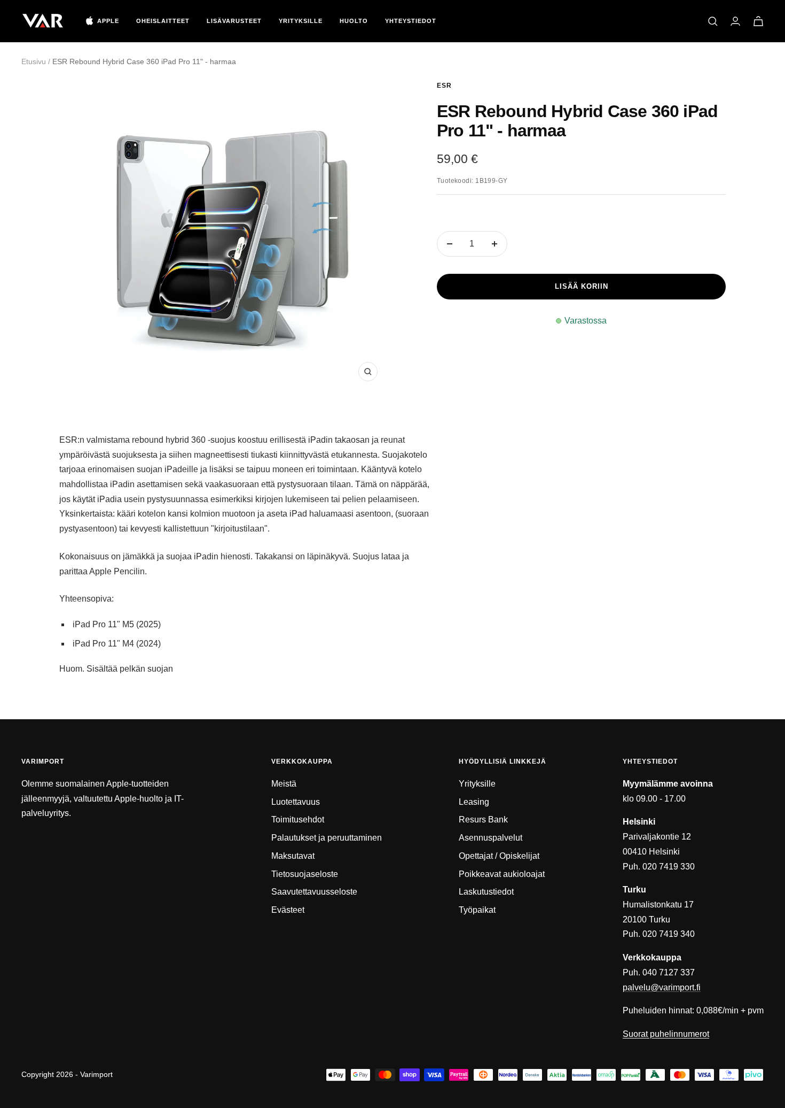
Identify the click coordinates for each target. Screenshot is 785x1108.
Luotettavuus (295, 801)
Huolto (354, 21)
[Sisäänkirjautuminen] (735, 21)
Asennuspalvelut (490, 837)
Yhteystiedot (410, 21)
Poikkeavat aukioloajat (502, 874)
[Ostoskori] (758, 21)
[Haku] (713, 21)
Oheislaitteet (163, 21)
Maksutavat (293, 855)
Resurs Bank (483, 819)
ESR (444, 85)
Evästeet (287, 909)
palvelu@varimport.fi (662, 987)
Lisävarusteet (234, 21)
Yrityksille (301, 21)
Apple (108, 21)
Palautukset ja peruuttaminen (326, 837)
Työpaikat (477, 909)
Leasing (474, 801)
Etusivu (33, 61)
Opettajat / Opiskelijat (499, 855)
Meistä (283, 783)
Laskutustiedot (486, 891)
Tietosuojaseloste (304, 874)
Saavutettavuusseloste (314, 891)
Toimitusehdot (297, 819)
